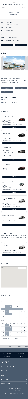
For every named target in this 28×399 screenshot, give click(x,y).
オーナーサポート (22, 4)
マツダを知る (16, 4)
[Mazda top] (14, 2)
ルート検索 (22, 268)
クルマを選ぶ (5, 4)
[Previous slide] (22, 75)
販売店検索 (3, 7)
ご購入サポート (10, 4)
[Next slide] (26, 75)
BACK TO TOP (14, 350)
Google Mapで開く (6, 289)
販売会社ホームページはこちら (12, 40)
